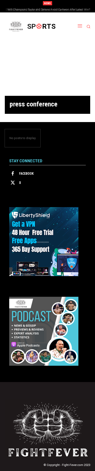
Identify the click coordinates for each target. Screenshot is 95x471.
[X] (12, 183)
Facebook (26, 173)
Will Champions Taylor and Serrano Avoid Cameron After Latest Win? (47, 9)
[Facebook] (12, 173)
